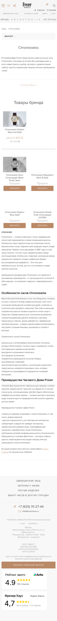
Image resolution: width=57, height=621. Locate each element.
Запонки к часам (31, 13)
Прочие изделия (28, 490)
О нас (53, 13)
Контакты (32, 524)
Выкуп (45, 13)
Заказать (15, 188)
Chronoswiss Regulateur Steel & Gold (42, 176)
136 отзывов (23, 584)
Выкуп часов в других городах (28, 495)
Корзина (41, 10)
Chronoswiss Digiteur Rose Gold (14, 213)
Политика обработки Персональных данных (28, 520)
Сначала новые (27, 85)
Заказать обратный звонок (28, 565)
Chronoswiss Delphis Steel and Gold (14, 131)
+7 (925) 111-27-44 (31, 506)
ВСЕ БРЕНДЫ (50, 19)
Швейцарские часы (11, 13)
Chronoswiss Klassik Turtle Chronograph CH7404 (42, 215)
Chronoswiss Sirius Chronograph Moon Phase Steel (15, 178)
